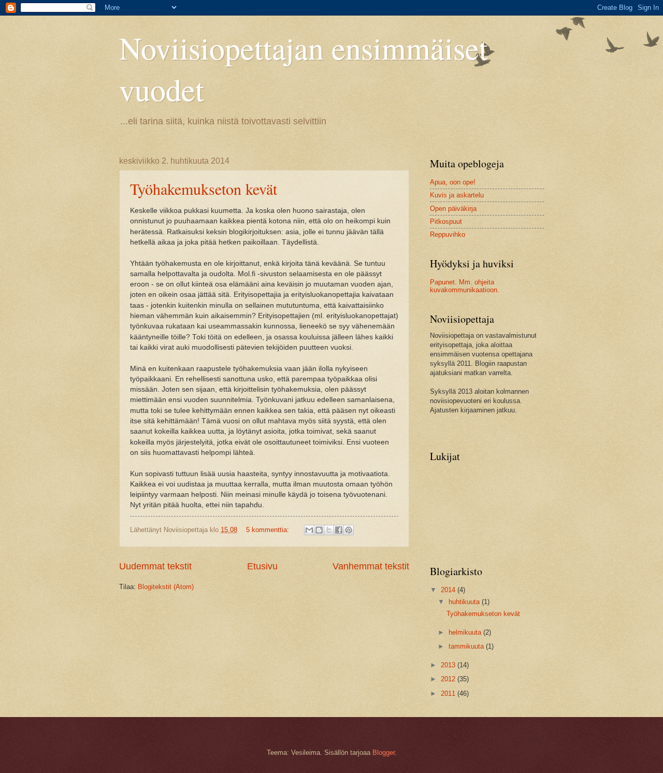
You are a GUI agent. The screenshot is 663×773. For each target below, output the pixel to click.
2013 (449, 665)
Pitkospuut (446, 221)
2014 (449, 590)
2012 (449, 679)
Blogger (383, 752)
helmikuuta (466, 632)
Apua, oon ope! (452, 182)
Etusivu (262, 566)
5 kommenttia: (268, 530)
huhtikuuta (465, 602)
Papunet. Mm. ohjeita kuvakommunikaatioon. (464, 286)
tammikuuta (467, 646)
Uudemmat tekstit (155, 566)
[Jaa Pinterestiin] (348, 530)
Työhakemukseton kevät (203, 188)
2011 (449, 693)
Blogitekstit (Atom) (166, 587)
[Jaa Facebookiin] (339, 530)
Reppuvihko (447, 234)
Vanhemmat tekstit (371, 566)
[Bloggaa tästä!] (319, 530)
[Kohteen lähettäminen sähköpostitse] (309, 530)
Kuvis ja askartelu (457, 195)
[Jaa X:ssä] (329, 530)
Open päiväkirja (453, 208)
